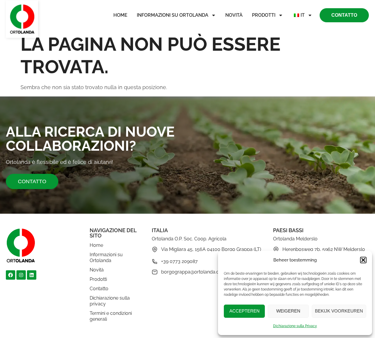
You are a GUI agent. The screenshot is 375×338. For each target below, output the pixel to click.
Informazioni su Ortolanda (172, 15)
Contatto (99, 288)
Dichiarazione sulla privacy (110, 301)
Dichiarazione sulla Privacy (295, 326)
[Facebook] (10, 275)
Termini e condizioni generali (111, 316)
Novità (234, 15)
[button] (363, 260)
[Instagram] (21, 275)
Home (120, 15)
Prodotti (263, 15)
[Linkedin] (31, 275)
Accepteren (244, 310)
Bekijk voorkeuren (339, 310)
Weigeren (288, 310)
